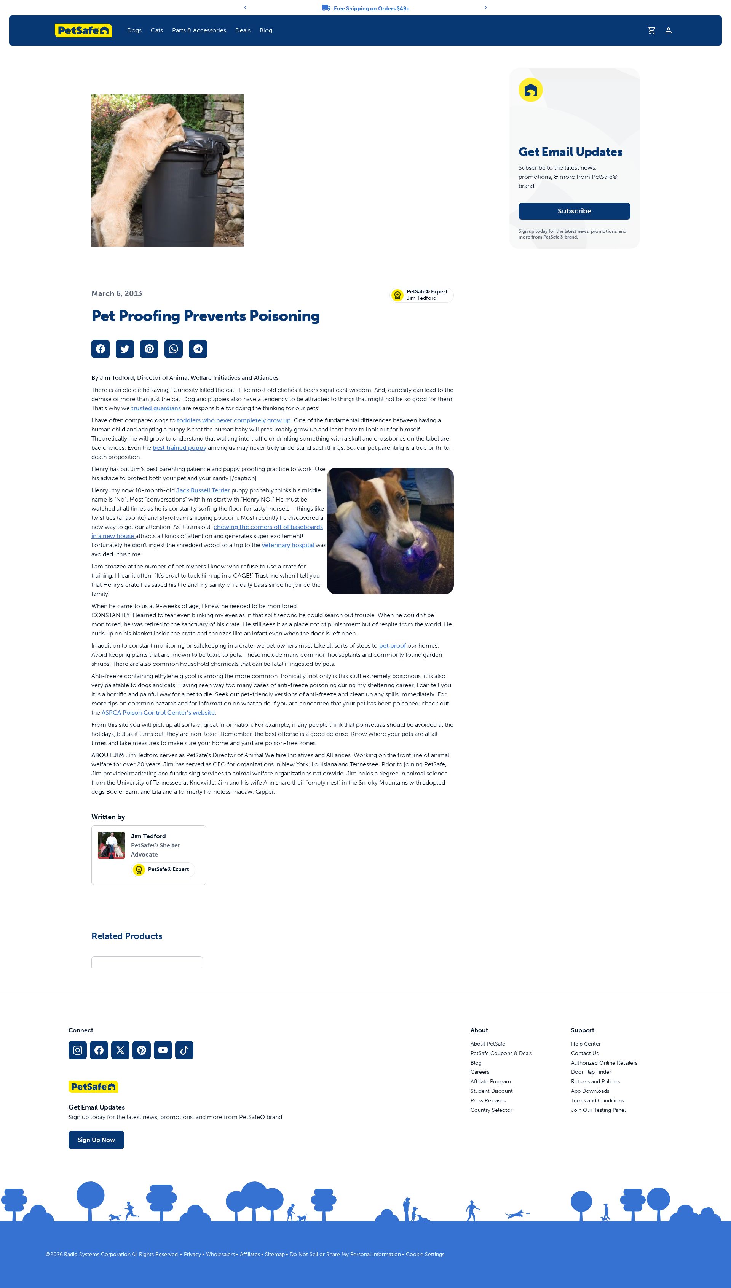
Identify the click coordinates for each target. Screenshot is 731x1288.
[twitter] (125, 349)
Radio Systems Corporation (97, 1254)
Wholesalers (220, 1254)
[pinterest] (149, 349)
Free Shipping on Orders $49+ (372, 8)
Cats (157, 30)
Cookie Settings (425, 1254)
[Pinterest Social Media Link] (141, 1050)
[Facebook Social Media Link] (99, 1050)
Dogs (134, 30)
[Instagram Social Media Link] (78, 1050)
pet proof (392, 645)
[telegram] (198, 349)
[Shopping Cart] (651, 30)
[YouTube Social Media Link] (163, 1050)
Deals (243, 30)
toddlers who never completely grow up (234, 420)
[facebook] (100, 349)
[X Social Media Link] (120, 1050)
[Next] (485, 8)
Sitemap (275, 1254)
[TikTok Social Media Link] (184, 1050)
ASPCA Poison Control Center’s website (158, 712)
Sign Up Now (96, 1139)
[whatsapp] (173, 349)
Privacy (192, 1254)
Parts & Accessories (199, 30)
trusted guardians (156, 408)
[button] (134, 30)
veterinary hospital (288, 545)
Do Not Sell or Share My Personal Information (345, 1254)
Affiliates (250, 1254)
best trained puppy (179, 447)
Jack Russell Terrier (203, 490)
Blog (266, 30)
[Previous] (245, 8)
